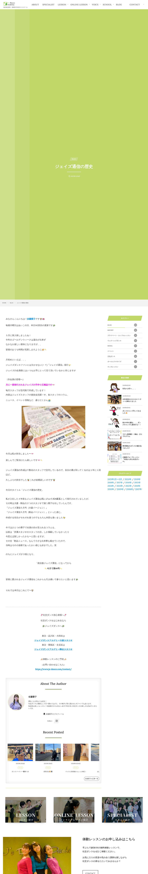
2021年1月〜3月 (115, 479)
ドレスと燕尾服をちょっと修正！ (75, 771)
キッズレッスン (122, 367)
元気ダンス (122, 356)
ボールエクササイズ (122, 362)
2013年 (119, 486)
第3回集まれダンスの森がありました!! (132, 447)
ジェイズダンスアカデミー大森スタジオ (53, 640)
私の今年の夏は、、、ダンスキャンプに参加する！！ (132, 424)
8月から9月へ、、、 (129, 389)
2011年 (137, 486)
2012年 (128, 486)
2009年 (120, 489)
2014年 (111, 486)
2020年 (128, 479)
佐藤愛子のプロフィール (55, 714)
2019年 (137, 479)
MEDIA (122, 346)
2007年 (138, 489)
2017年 (119, 482)
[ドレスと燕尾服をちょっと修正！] (76, 752)
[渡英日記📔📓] (48, 752)
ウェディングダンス (122, 341)
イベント (122, 351)
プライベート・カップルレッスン (122, 335)
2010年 (111, 489)
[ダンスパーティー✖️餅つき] (20, 752)
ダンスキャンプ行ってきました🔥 (132, 412)
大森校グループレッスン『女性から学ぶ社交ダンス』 (131, 459)
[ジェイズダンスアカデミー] (9, 4)
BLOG (20, 767)
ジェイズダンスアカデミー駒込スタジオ (53, 649)
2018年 (111, 482)
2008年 (129, 489)
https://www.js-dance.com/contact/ (53, 669)
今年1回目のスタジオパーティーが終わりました (132, 400)
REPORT (122, 330)
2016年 (128, 482)
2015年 (137, 482)
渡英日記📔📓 (48, 771)
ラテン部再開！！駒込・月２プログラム (132, 435)
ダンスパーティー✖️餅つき (20, 771)
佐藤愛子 (31, 318)
